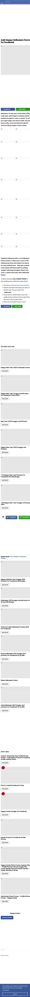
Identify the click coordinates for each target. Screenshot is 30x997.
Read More (5, 371)
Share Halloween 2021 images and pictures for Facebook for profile (13, 654)
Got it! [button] (15, 994)
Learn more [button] (6, 990)
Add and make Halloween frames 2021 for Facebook (15, 628)
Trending (3, 767)
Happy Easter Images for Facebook (14, 811)
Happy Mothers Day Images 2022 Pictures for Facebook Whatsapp (13, 580)
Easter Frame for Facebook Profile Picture (13, 838)
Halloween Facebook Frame (13, 557)
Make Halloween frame (9, 680)
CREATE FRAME (7, 917)
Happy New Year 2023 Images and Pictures (13, 448)
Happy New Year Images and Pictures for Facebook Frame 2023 (14, 394)
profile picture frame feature (19, 285)
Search (28, 2)
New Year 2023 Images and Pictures (14, 421)
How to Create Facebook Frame (12, 785)
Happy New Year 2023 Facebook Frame (15, 367)
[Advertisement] (15, 20)
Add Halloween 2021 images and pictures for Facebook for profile (12, 706)
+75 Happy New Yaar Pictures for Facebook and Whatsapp (13, 476)
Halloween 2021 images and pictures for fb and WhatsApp (15, 601)
